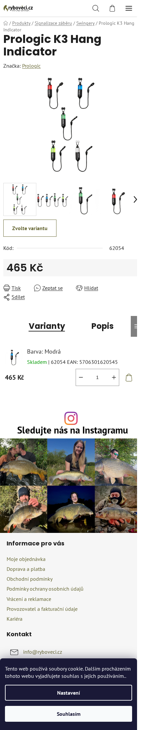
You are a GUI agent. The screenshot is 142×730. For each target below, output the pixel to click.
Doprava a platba (26, 569)
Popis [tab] (102, 326)
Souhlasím (69, 714)
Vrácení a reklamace (29, 599)
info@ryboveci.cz (42, 651)
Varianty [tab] (47, 326)
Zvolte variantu (30, 228)
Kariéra (14, 618)
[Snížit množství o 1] (81, 377)
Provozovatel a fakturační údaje (42, 609)
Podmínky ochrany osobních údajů (45, 588)
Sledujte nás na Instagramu (72, 430)
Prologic (31, 65)
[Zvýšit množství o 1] (114, 377)
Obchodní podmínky (30, 578)
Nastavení (68, 692)
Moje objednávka (26, 559)
